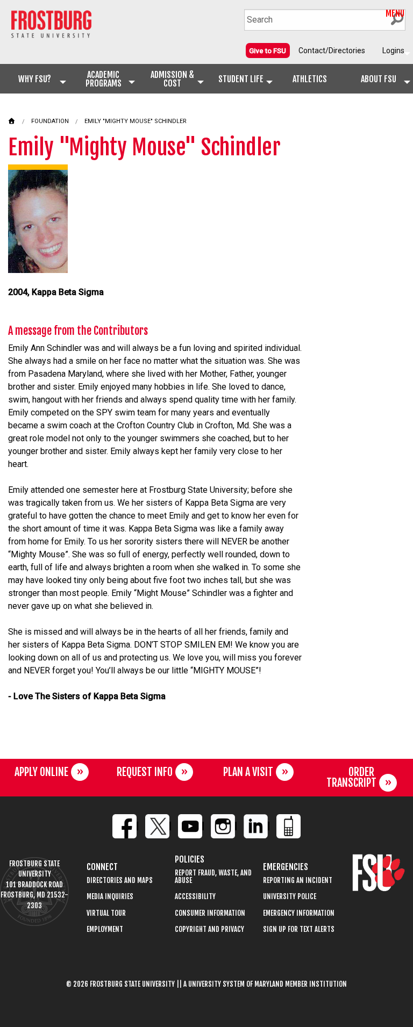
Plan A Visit (248, 772)
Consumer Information (210, 913)
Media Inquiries (110, 897)
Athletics (310, 79)
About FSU (378, 79)
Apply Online (41, 772)
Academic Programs (104, 79)
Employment (105, 929)
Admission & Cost (172, 79)
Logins (393, 50)
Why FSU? (34, 79)
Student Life (241, 79)
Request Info (145, 772)
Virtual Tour (106, 913)
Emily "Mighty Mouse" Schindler (135, 121)
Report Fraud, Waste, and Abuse (213, 877)
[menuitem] (268, 50)
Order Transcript (351, 777)
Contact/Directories (331, 50)
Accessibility (195, 897)
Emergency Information (298, 913)
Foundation (50, 121)
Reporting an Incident (297, 881)
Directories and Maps (120, 881)
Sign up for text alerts (298, 929)
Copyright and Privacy (209, 929)
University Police (289, 897)
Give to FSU (267, 51)
